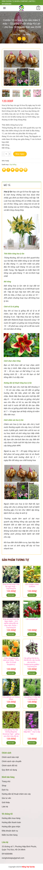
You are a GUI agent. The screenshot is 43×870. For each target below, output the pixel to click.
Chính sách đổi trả (9, 765)
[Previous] (5, 68)
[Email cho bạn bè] (17, 170)
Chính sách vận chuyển (11, 761)
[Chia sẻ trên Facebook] (8, 170)
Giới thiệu (6, 802)
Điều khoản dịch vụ (10, 831)
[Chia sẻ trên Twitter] (13, 170)
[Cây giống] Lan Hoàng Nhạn (11, 698)
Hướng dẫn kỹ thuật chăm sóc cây (16, 794)
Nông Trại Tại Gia (28, 867)
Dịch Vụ (5, 790)
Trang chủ (16, 34)
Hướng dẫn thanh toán (11, 822)
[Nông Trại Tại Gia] (21, 8)
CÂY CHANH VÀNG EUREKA (32, 585)
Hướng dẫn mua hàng (11, 818)
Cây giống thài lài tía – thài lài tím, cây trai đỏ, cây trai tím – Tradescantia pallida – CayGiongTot (32, 662)
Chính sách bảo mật (10, 757)
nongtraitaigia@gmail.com (13, 858)
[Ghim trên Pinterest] (21, 170)
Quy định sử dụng (9, 770)
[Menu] (4, 8)
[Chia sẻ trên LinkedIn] (25, 170)
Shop (4, 785)
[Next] (37, 68)
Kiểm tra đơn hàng (9, 835)
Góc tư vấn (6, 798)
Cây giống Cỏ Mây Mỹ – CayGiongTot (32, 698)
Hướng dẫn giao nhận (11, 826)
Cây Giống (26, 34)
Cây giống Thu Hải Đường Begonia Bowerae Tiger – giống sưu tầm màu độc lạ (11, 733)
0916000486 (7, 854)
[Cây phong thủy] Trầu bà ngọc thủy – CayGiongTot (11, 586)
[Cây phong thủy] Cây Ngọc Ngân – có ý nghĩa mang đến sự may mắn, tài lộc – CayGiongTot (11, 623)
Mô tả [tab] (7, 185)
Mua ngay (20, 154)
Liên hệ (5, 807)
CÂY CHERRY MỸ (32, 619)
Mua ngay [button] (11, 595)
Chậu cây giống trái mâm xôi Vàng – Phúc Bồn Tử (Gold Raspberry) (11, 661)
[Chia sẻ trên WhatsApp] (4, 170)
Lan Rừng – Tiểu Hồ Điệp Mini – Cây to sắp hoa (32, 732)
